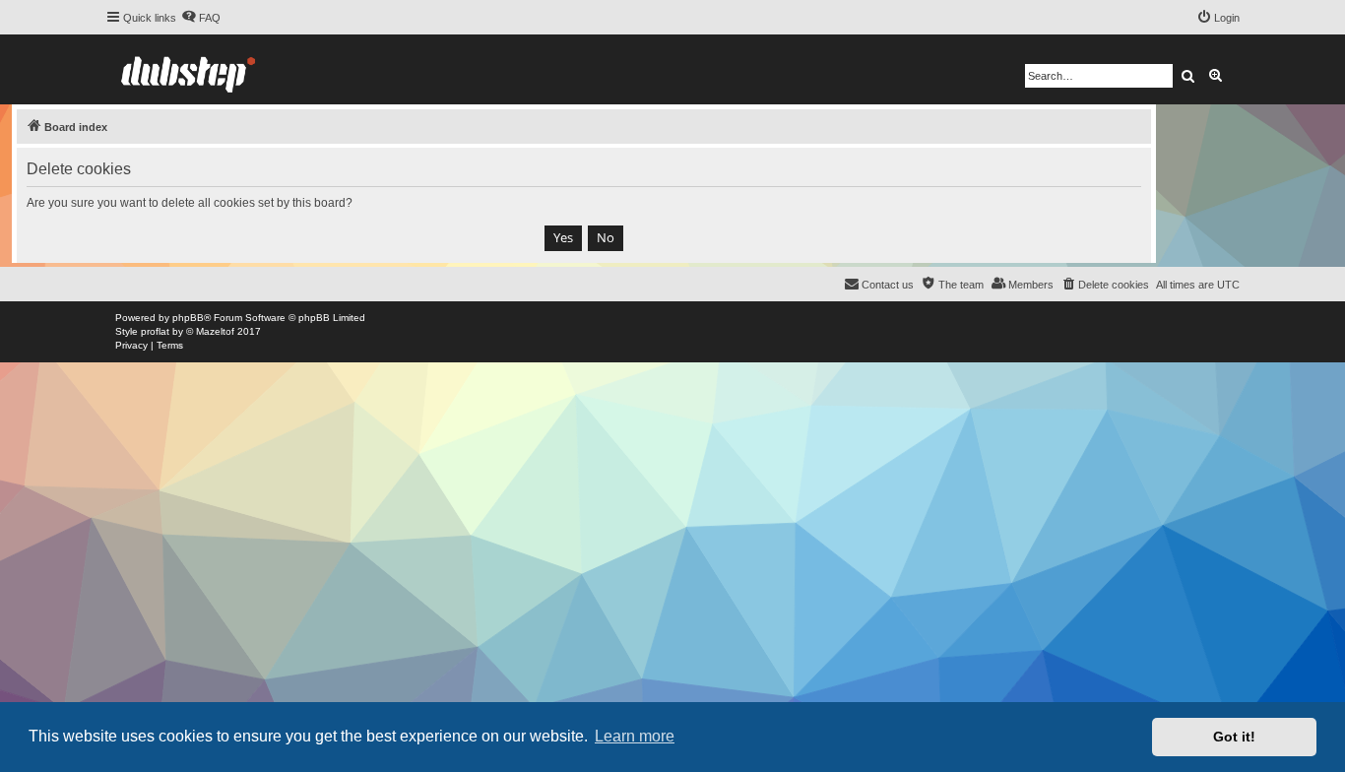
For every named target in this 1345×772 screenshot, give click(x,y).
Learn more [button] (634, 736)
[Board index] (188, 69)
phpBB (188, 317)
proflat (155, 331)
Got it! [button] (1234, 736)
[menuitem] (201, 18)
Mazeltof (215, 331)
